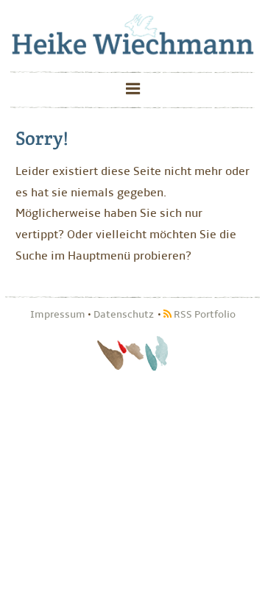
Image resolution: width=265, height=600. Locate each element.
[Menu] (132, 90)
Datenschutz (123, 314)
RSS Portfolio (204, 314)
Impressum (57, 314)
